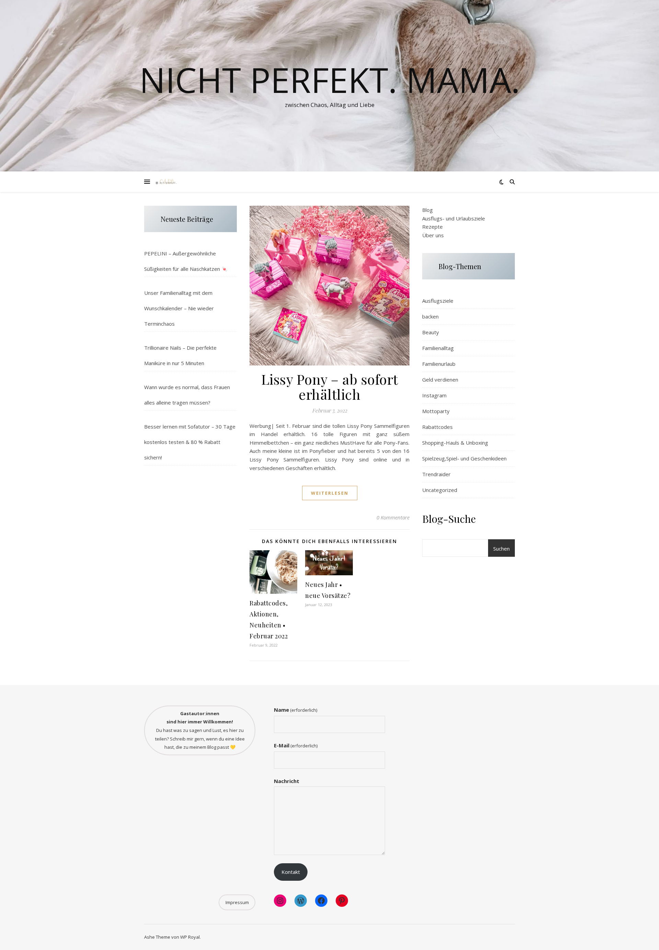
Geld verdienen (440, 379)
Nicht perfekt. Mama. (329, 79)
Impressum (237, 902)
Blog (427, 209)
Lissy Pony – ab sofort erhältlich (329, 386)
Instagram (434, 395)
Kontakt (290, 871)
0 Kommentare (393, 517)
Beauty (430, 332)
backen (430, 316)
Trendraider (436, 474)
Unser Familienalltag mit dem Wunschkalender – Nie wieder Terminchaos (179, 308)
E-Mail (295, 745)
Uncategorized (439, 489)
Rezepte (432, 226)
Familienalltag (438, 348)
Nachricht (286, 781)
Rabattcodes (437, 426)
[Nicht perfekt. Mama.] (166, 181)
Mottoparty (436, 411)
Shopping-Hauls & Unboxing (455, 442)
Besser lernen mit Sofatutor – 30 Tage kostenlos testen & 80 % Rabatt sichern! (189, 442)
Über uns (433, 235)
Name (295, 709)
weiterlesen (329, 493)
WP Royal (190, 937)
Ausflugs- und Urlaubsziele (453, 218)
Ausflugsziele (437, 300)
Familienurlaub (438, 363)
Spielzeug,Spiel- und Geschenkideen (464, 458)
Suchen (501, 548)
